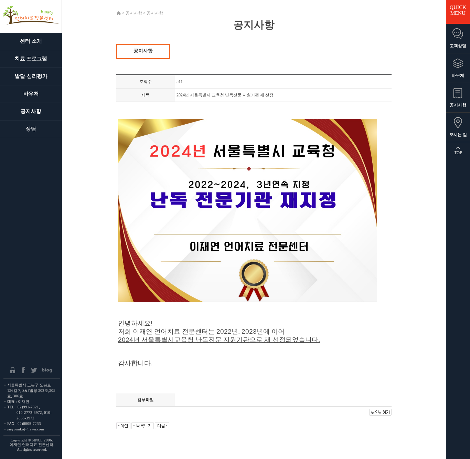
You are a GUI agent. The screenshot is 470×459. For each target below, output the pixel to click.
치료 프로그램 (31, 58)
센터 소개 (31, 41)
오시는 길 (458, 134)
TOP (458, 150)
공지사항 (31, 111)
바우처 (31, 93)
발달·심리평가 (31, 76)
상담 (31, 129)
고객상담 (458, 45)
